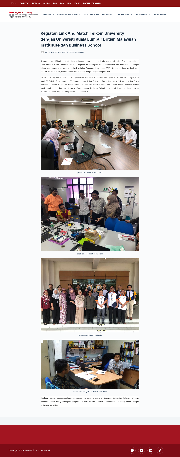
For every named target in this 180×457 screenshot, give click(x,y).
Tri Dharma (107, 14)
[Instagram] (132, 450)
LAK (55, 3)
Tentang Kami (141, 14)
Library (36, 3)
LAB (62, 3)
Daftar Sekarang (92, 3)
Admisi (46, 3)
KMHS (77, 3)
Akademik (47, 14)
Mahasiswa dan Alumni (67, 14)
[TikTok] (160, 450)
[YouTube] (141, 450)
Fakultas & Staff (91, 14)
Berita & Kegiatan (76, 52)
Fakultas (24, 3)
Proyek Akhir (123, 14)
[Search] (170, 15)
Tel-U (13, 3)
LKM (69, 3)
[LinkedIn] (150, 450)
